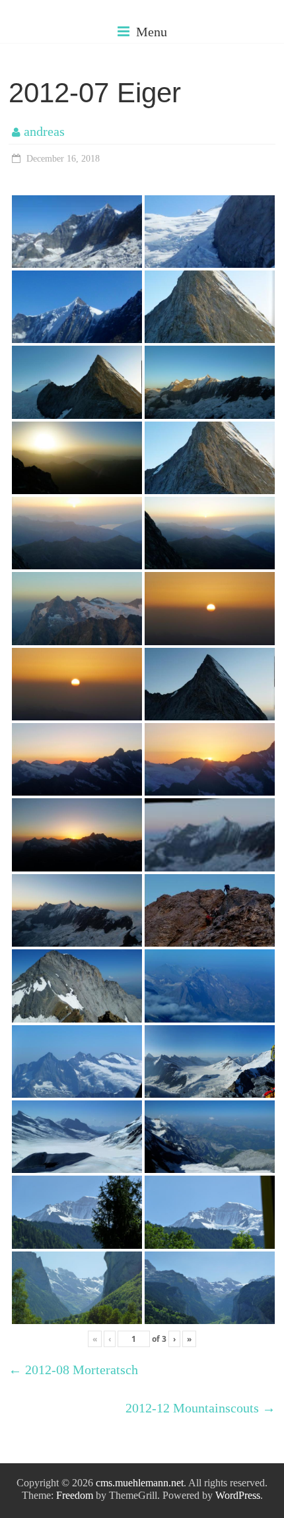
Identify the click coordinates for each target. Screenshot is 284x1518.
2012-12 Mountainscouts (200, 1408)
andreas (44, 131)
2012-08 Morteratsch (73, 1369)
